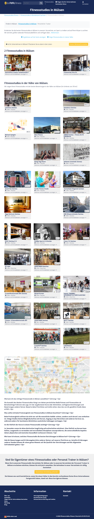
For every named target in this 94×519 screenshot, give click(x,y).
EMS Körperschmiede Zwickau (73, 214)
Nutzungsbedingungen (41, 495)
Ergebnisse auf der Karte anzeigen (34, 37)
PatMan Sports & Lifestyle (43, 241)
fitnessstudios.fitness (11, 15)
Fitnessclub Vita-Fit (70, 72)
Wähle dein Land (12, 516)
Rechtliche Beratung (40, 497)
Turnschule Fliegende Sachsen (74, 189)
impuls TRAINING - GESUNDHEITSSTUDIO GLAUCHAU (74, 294)
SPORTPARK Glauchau (41, 266)
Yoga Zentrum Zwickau (12, 214)
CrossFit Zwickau (40, 346)
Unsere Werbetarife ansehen (78, 44)
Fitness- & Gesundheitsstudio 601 (16, 320)
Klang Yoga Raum (40, 162)
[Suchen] (41, 3)
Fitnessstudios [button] (49, 2)
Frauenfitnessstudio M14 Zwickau (16, 293)
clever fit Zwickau (70, 241)
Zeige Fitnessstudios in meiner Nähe (61, 37)
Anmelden (85, 4)
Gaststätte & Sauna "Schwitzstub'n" (17, 72)
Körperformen (39, 293)
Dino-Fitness (38, 135)
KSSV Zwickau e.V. (11, 241)
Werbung (7, 503)
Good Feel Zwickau (11, 189)
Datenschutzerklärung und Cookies (44, 499)
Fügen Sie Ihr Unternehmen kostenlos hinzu (66, 3)
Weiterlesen (55, 33)
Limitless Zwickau (11, 108)
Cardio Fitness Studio (41, 189)
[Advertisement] (47, 67)
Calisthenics (68, 346)
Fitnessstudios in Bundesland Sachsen (33, 15)
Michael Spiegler (10, 135)
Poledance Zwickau (70, 108)
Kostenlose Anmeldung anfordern (47, 472)
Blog (5, 505)
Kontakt (65, 495)
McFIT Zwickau (68, 320)
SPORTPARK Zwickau (41, 320)
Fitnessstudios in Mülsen (27, 24)
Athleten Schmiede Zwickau (73, 162)
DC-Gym (7, 266)
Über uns (7, 495)
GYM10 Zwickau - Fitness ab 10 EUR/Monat (74, 135)
